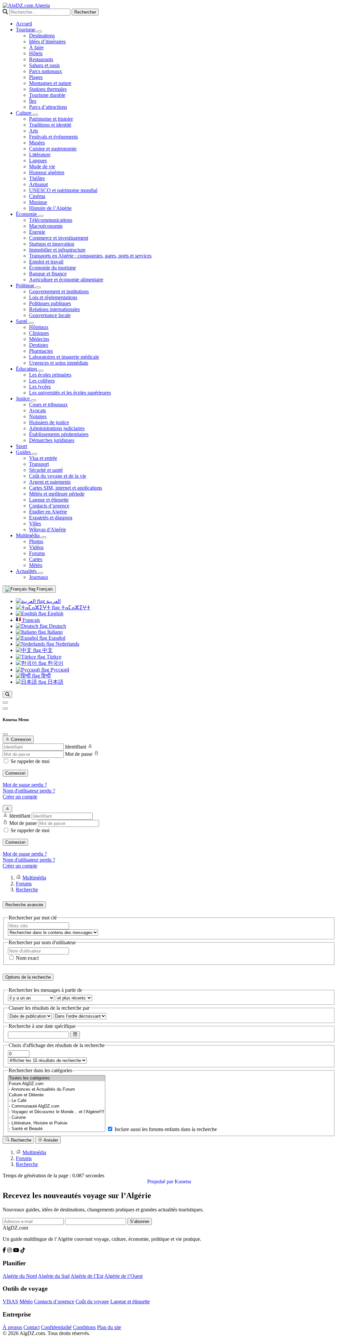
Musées (37, 142)
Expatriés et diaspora (50, 517)
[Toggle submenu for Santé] (31, 323)
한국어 (54, 663)
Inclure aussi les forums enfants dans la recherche (165, 1129)
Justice (23, 398)
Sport (21, 446)
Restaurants (41, 59)
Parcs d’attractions (48, 107)
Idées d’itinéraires (47, 41)
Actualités (27, 571)
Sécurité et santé (46, 470)
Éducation (27, 369)
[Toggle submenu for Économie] (41, 216)
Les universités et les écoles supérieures (70, 392)
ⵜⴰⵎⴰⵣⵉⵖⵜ (75, 607)
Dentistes (38, 345)
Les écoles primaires (50, 375)
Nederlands (66, 644)
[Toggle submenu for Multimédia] (43, 537)
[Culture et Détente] (56, 1095)
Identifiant (75, 747)
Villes (35, 523)
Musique (38, 202)
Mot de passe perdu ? (25, 785)
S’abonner (139, 1221)
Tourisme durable (47, 95)
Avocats (37, 410)
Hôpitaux (39, 327)
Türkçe (53, 657)
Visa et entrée (43, 458)
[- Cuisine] (56, 1117)
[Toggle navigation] (5, 709)
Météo (35, 565)
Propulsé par (161, 1181)
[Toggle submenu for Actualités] (40, 573)
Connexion (15, 773)
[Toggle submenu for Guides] (34, 454)
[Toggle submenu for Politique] (38, 287)
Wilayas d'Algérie (47, 529)
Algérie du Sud (54, 1276)
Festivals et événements (53, 137)
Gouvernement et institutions (59, 291)
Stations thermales (48, 89)
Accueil (24, 23)
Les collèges (42, 381)
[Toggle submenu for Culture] (35, 115)
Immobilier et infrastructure (57, 250)
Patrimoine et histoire (51, 119)
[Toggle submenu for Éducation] (41, 371)
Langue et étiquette (49, 500)
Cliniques (39, 333)
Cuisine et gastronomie (53, 148)
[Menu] (5, 703)
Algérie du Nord (20, 1276)
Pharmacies (41, 351)
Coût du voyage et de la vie (57, 476)
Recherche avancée (24, 904)
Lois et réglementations (53, 297)
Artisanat (38, 184)
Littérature (40, 154)
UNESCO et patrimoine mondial (63, 190)
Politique (26, 285)
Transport (39, 464)
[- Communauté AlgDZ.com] (56, 1106)
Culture (24, 113)
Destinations (42, 35)
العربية (53, 601)
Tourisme (26, 29)
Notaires (38, 416)
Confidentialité (56, 1327)
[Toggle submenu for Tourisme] (39, 31)
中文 (47, 650)
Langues (38, 160)
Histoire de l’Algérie (50, 208)
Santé (22, 321)
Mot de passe (78, 754)
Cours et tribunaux (48, 404)
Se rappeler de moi (30, 761)
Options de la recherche (28, 977)
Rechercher (85, 12)
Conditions (84, 1327)
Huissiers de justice (49, 422)
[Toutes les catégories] (56, 1078)
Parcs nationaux (45, 71)
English (54, 613)
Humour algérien (46, 172)
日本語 (54, 682)
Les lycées (40, 386)
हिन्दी (45, 675)
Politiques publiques (50, 303)
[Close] (5, 734)
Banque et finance (48, 273)
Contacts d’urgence (49, 505)
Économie (27, 214)
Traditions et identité (50, 125)
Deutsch (57, 626)
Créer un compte (20, 796)
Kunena (183, 1181)
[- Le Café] (56, 1101)
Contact (31, 1327)
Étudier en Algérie (48, 511)
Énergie (37, 232)
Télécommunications (50, 220)
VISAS (10, 1301)
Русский (59, 669)
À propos (12, 1327)
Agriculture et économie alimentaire (66, 279)
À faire (36, 47)
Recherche (20, 1140)
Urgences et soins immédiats (58, 363)
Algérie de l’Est (87, 1276)
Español (56, 638)
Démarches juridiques (51, 440)
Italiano (54, 632)
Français (44, 589)
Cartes (35, 559)
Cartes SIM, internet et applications (65, 488)
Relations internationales (54, 309)
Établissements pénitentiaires (58, 434)
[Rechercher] (7, 694)
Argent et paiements (50, 482)
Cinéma (37, 196)
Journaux (38, 577)
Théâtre (37, 178)
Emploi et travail (46, 261)
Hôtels (36, 53)
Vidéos (36, 547)
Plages (36, 77)
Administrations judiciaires (56, 428)
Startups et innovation (51, 244)
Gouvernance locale (50, 315)
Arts (33, 131)
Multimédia (28, 535)
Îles (32, 101)
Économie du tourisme (52, 267)
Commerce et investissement (58, 238)
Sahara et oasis (44, 65)
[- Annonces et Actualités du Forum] (56, 1089)
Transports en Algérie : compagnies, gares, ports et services (90, 256)
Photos (36, 541)
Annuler (50, 1140)
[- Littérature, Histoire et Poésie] (56, 1123)
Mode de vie (42, 166)
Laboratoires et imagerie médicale (64, 357)
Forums (37, 553)
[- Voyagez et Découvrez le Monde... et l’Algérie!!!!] (56, 1112)
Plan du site (109, 1327)
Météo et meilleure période (56, 494)
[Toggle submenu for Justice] (33, 400)
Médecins (39, 339)
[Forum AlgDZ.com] (56, 1084)
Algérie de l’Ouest (123, 1276)
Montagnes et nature (50, 83)
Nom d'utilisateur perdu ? (29, 790)
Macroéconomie (46, 226)
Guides (24, 452)
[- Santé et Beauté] (56, 1129)
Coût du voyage (92, 1301)
